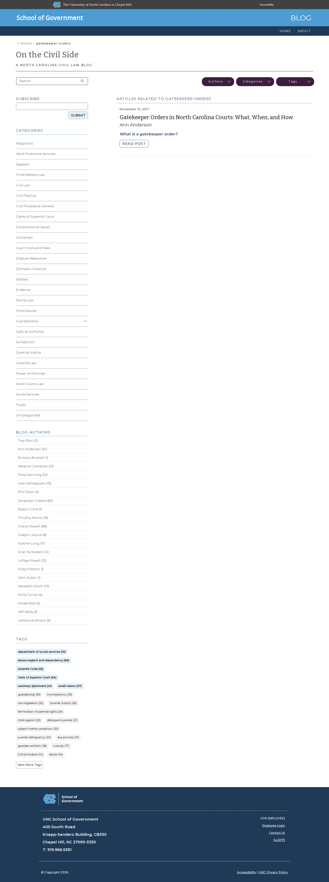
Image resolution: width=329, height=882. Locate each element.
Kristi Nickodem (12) (33, 552)
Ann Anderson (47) (32, 449)
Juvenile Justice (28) (63, 703)
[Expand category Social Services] (85, 394)
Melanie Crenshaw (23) (36, 466)
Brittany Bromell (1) (33, 458)
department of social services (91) (42, 652)
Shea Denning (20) (33, 475)
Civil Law (23, 185)
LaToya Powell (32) (32, 560)
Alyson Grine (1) (30, 509)
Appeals (22, 164)
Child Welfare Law (30, 175)
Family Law (25, 300)
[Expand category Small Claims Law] (85, 384)
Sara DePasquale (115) (34, 483)
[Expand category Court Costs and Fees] (85, 248)
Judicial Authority (30, 331)
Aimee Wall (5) (29, 603)
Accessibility (267, 4)
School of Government (50, 17)
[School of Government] (63, 798)
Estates (22, 279)
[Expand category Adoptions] (85, 143)
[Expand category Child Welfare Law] (85, 175)
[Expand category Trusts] (85, 405)
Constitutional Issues (33, 227)
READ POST (134, 144)
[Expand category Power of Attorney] (85, 373)
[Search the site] (81, 81)
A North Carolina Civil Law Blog (54, 65)
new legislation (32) (30, 703)
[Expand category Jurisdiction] (85, 342)
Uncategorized (28, 415)
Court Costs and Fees (33, 248)
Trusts (21, 405)
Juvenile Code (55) (30, 669)
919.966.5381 (59, 849)
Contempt (24, 237)
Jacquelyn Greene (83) (35, 501)
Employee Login (273, 825)
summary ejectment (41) (35, 686)
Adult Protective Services (35, 154)
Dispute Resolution (31, 258)
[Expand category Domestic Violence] (85, 269)
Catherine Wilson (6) (34, 620)
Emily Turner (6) (30, 595)
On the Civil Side (47, 55)
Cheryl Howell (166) (32, 526)
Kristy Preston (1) (31, 569)
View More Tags (30, 765)
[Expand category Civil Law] (85, 185)
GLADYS (279, 840)
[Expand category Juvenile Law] (85, 363)
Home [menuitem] (285, 31)
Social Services (27, 394)
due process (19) (68, 737)
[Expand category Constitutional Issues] (85, 227)
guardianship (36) (29, 695)
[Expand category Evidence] (85, 290)
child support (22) (29, 720)
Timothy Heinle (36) (33, 518)
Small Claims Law (30, 384)
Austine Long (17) (31, 543)
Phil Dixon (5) (28, 492)
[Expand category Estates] (85, 279)
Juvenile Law (26, 363)
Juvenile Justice (28, 352)
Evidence (23, 290)
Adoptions (24, 143)
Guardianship (27, 321)
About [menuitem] (304, 31)
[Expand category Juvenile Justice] (85, 353)
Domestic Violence (31, 269)
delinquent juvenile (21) (62, 720)
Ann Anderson (136, 125)
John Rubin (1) (29, 578)
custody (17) (61, 746)
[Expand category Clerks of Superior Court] (85, 217)
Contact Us (277, 833)
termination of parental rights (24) (40, 712)
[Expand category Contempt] (85, 238)
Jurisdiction (25, 342)
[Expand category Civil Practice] (85, 196)
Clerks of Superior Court (35, 216)
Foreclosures (26, 311)
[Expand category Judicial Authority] (85, 332)
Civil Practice (26, 196)
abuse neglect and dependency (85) (43, 660)
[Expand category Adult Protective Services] (85, 154)
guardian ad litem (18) (32, 746)
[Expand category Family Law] (85, 300)
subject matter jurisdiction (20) (38, 729)
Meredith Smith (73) (33, 586)
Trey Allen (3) (28, 440)
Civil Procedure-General (35, 206)
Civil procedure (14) (30, 754)
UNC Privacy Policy (273, 872)
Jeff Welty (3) (28, 612)
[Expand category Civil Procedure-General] (85, 206)
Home (26, 43)
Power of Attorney (30, 373)
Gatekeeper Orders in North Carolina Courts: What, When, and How (206, 117)
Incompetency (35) (59, 695)
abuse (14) (56, 754)
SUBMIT (78, 115)
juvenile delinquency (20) (34, 737)
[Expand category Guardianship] (85, 321)
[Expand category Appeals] (85, 164)
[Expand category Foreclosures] (85, 311)
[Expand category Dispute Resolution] (85, 258)
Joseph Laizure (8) (32, 535)
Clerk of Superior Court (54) (37, 677)
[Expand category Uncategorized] (85, 415)
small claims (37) (70, 686)
